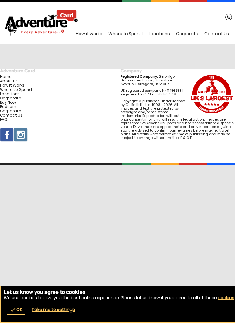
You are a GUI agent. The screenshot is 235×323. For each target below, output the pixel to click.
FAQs (4, 119)
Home (6, 77)
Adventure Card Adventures (117, 23)
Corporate (187, 34)
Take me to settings (53, 309)
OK (16, 309)
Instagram (21, 135)
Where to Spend (125, 34)
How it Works (12, 85)
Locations (159, 34)
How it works (89, 34)
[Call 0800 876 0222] (228, 18)
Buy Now (8, 102)
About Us (9, 81)
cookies (226, 298)
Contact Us (216, 34)
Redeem (8, 107)
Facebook (7, 135)
